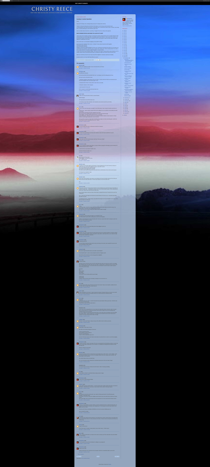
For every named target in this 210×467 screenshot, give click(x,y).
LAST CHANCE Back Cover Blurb (128, 74)
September (127, 100)
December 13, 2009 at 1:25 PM (84, 134)
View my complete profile (127, 25)
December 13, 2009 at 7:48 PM (84, 388)
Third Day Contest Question (127, 88)
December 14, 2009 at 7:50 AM (84, 437)
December (127, 58)
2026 (125, 30)
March (126, 110)
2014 (125, 48)
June (125, 105)
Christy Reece (81, 131)
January (126, 113)
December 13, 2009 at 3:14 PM (84, 316)
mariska (80, 424)
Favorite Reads (127, 69)
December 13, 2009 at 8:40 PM (84, 412)
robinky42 (81, 319)
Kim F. (80, 283)
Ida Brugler (81, 71)
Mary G (80, 259)
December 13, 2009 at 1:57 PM (84, 221)
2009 (125, 56)
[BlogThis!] (97, 60)
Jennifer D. (81, 384)
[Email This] (96, 60)
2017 (125, 44)
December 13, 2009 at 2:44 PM (84, 287)
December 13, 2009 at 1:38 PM (84, 160)
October (126, 99)
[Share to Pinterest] (100, 60)
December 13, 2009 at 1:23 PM (84, 127)
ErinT (80, 416)
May (125, 107)
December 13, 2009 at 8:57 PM (84, 421)
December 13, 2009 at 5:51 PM (84, 349)
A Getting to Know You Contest (128, 92)
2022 (125, 36)
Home (98, 456)
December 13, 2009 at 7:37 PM (84, 368)
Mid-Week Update (127, 95)
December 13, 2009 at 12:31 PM (84, 68)
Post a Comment (81, 454)
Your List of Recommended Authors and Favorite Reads (128, 60)
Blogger (109, 464)
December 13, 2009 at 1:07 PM (84, 121)
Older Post (117, 456)
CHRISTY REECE (52, 9)
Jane (80, 371)
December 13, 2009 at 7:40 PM (84, 374)
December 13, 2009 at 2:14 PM (84, 227)
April (126, 108)
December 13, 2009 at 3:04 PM (84, 294)
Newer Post (79, 456)
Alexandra (81, 352)
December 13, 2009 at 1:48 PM (84, 183)
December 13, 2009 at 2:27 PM (84, 256)
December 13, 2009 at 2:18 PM (84, 236)
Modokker (81, 164)
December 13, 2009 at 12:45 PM (84, 103)
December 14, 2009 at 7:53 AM (84, 443)
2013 (125, 50)
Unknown (80, 65)
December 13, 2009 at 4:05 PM (84, 322)
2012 (125, 52)
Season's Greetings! (127, 68)
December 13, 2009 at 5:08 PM (84, 338)
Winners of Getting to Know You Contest (128, 76)
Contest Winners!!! (127, 62)
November (127, 97)
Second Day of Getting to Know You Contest (128, 90)
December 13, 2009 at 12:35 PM (84, 90)
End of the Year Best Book (128, 65)
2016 (125, 45)
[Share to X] (98, 60)
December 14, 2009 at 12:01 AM (84, 429)
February (126, 111)
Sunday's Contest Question (127, 81)
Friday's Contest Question (128, 85)
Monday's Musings (127, 66)
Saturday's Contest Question (127, 84)
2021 (125, 38)
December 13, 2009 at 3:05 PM (84, 304)
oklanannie (81, 186)
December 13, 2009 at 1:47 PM (84, 173)
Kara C (80, 106)
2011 (125, 53)
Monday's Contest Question (127, 79)
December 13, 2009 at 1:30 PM (84, 152)
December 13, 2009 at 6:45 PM (84, 361)
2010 (125, 55)
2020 (125, 39)
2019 (125, 41)
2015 (125, 47)
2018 (125, 42)
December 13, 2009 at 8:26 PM (84, 400)
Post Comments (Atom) (85, 458)
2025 (125, 31)
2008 (125, 115)
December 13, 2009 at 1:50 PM (84, 210)
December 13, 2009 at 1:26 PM (84, 140)
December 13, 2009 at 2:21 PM (84, 245)
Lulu (79, 155)
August (126, 102)
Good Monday (126, 94)
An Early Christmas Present (127, 72)
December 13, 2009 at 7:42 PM (84, 380)
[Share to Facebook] (99, 60)
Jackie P (80, 94)
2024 (125, 33)
